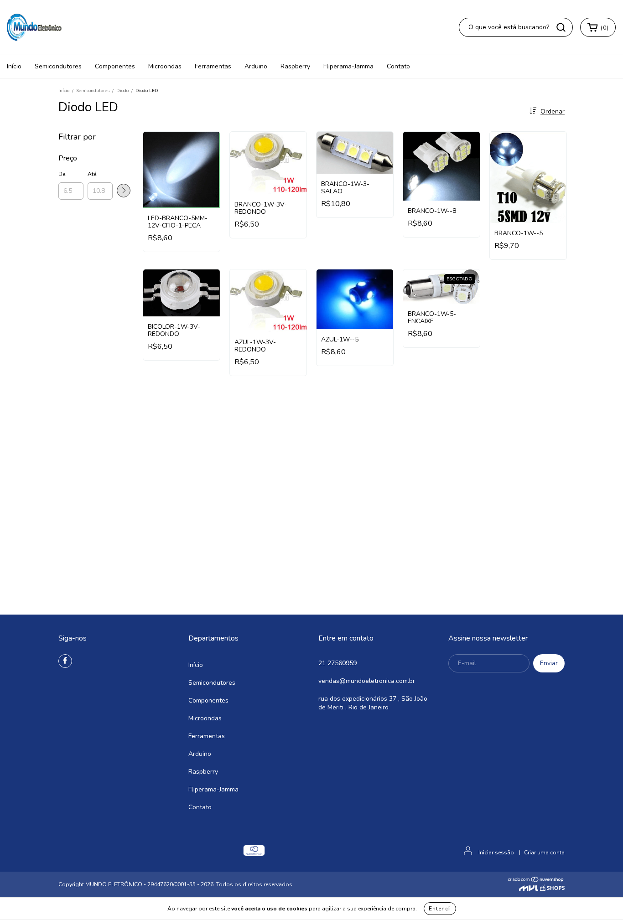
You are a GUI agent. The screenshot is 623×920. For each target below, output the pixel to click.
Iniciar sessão (496, 852)
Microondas (165, 66)
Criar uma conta (544, 852)
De (61, 174)
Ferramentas (213, 66)
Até (92, 174)
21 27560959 (337, 663)
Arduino (255, 66)
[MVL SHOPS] (542, 889)
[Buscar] (561, 27)
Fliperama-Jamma (348, 66)
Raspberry (295, 66)
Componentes (115, 66)
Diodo (122, 91)
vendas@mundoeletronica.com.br (366, 681)
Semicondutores (58, 66)
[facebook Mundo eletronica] (65, 661)
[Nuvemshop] (536, 880)
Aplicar (123, 190)
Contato (398, 66)
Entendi (440, 908)
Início (14, 66)
